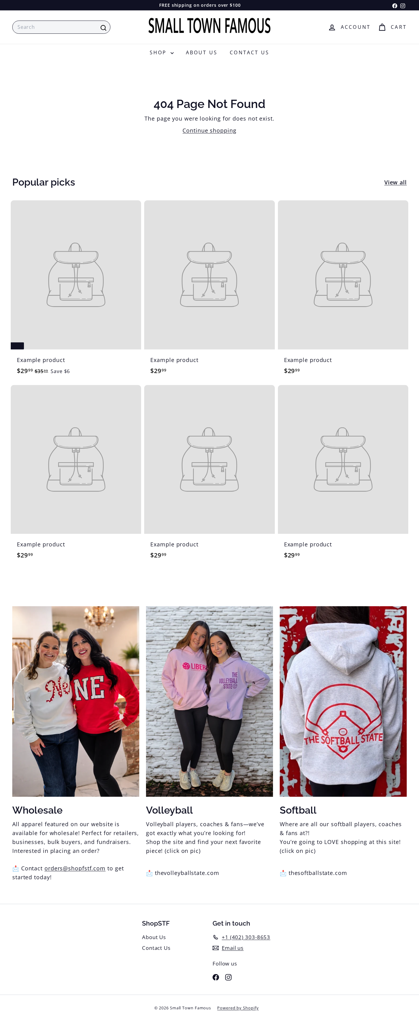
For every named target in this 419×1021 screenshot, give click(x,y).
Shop (159, 52)
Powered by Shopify (238, 1008)
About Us (202, 52)
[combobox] (61, 27)
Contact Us (249, 52)
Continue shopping (209, 130)
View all (395, 182)
